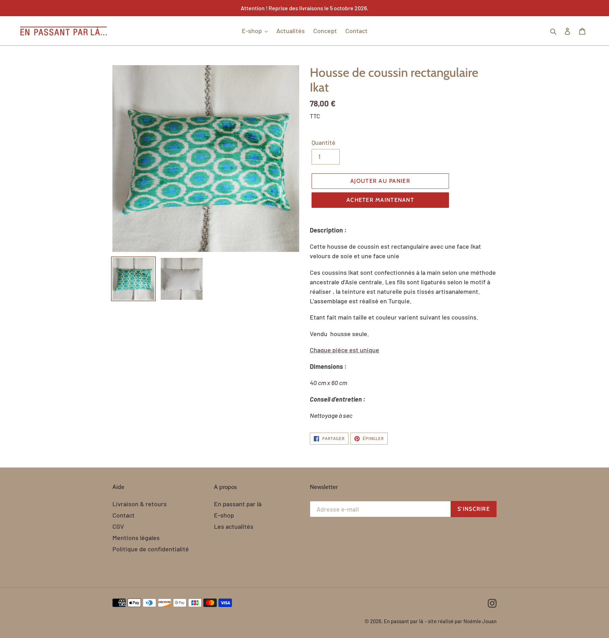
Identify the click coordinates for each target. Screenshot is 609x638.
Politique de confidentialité (150, 549)
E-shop (224, 515)
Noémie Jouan (480, 621)
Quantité (324, 142)
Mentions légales (136, 537)
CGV (118, 526)
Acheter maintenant (380, 200)
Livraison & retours (139, 504)
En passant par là (238, 504)
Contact (123, 515)
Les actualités (233, 526)
